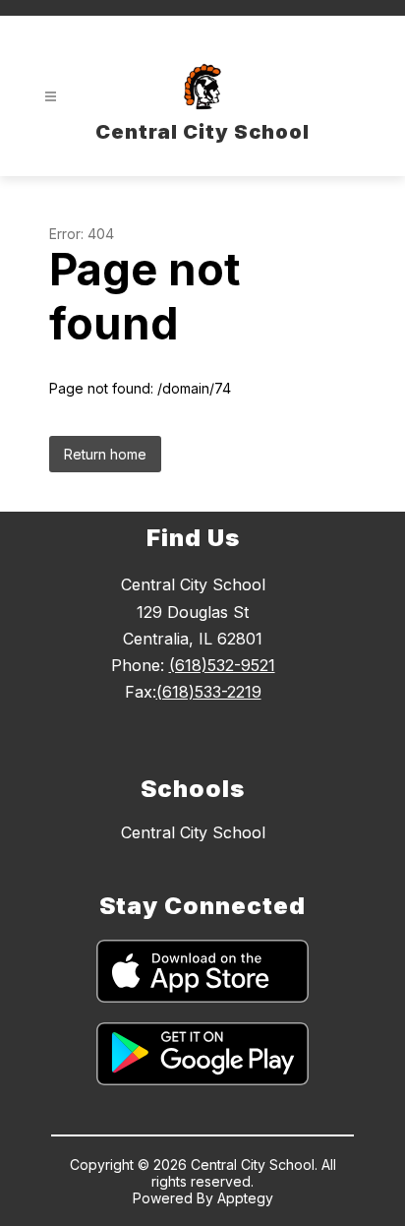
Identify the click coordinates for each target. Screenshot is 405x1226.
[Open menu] (50, 97)
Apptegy (245, 1198)
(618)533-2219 (208, 692)
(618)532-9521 (222, 665)
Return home (105, 454)
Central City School (193, 832)
